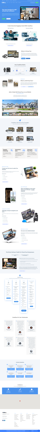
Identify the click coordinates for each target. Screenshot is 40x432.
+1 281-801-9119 (30, 0)
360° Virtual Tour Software (16, 414)
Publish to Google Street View (28, 414)
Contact (11, 2)
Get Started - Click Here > (10, 45)
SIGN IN (37, 0)
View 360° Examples (31, 86)
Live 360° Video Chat (28, 415)
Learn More (31, 306)
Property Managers (21, 415)
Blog (32, 418)
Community (33, 417)
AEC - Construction (21, 419)
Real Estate (21, 414)
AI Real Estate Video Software (16, 419)
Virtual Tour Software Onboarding (34, 414)
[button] (34, 0)
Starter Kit (15, 422)
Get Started (24, 86)
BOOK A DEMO (8, 18)
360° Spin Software (15, 415)
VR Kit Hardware (15, 423)
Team (9, 2)
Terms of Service (33, 423)
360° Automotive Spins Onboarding (34, 415)
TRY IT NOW (4, 18)
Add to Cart (14, 2)
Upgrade (37, 2)
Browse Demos (23, 58)
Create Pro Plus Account (23, 310)
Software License (33, 422)
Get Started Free (32, 2)
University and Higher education (22, 420)
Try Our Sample (28, 58)
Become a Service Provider (16, 426)
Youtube (32, 419)
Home (7, 2)
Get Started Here (16, 301)
